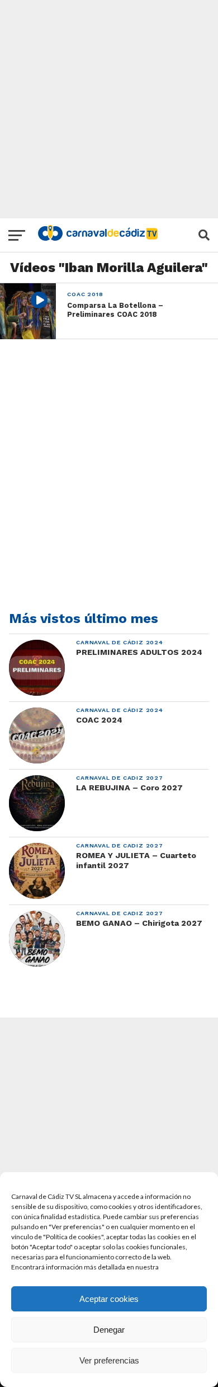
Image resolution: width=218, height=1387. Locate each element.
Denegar (109, 1329)
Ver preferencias (109, 1360)
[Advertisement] (109, 109)
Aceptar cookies (109, 1299)
